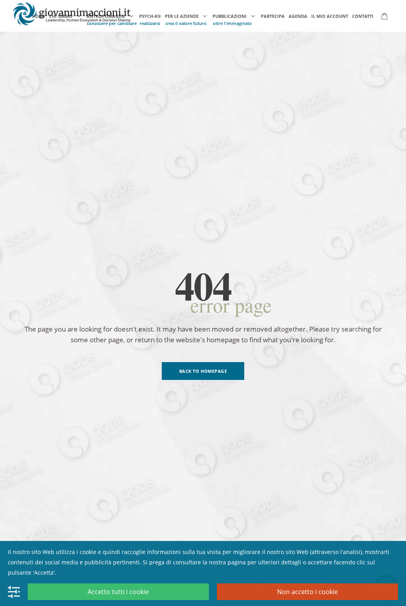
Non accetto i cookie (307, 591)
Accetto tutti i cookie (118, 591)
